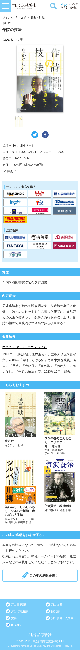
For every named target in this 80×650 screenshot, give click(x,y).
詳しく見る (20, 423)
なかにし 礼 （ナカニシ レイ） (24, 347)
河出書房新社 (19, 604)
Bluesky (16, 624)
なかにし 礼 (10, 39)
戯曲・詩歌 (38, 17)
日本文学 (20, 17)
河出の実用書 (19, 611)
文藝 (14, 618)
